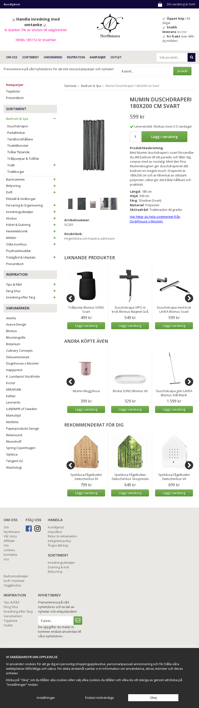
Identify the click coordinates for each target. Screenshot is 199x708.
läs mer (182, 32)
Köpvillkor (55, 532)
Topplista (13, 91)
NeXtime (12, 422)
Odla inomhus (16, 244)
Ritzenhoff (13, 441)
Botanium (13, 344)
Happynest (14, 370)
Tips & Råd (14, 284)
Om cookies (9, 547)
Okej (153, 697)
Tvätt (11, 165)
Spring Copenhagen (20, 448)
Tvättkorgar (15, 171)
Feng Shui (13, 291)
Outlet (116, 57)
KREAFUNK (13, 389)
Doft (9, 192)
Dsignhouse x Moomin (22, 363)
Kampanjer (98, 57)
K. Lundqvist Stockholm (23, 376)
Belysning (13, 185)
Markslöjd (13, 415)
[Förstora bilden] (93, 144)
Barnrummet (15, 179)
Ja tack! (182, 71)
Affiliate (9, 541)
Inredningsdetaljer (19, 212)
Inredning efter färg (20, 297)
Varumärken (13, 616)
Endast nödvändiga (99, 697)
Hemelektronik (17, 231)
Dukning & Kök (58, 567)
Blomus (11, 331)
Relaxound (14, 435)
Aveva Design (16, 324)
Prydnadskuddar (18, 251)
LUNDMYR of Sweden (21, 409)
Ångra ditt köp (58, 545)
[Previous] (70, 298)
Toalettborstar (17, 145)
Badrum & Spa (17, 118)
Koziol (10, 383)
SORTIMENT (30, 57)
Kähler (11, 396)
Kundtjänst (56, 527)
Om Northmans (12, 529)
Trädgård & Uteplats (21, 257)
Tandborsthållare (20, 139)
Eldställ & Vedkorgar (21, 199)
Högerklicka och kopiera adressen (89, 238)
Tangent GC (14, 461)
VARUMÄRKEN (53, 57)
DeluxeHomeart (17, 357)
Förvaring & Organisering (24, 205)
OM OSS (11, 57)
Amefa (11, 318)
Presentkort (15, 98)
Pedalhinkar (16, 132)
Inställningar (46, 697)
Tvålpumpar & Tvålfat (23, 158)
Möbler (11, 238)
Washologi (14, 467)
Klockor (11, 218)
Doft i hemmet (14, 581)
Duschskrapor (17, 126)
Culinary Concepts (19, 350)
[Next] (189, 298)
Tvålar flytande (18, 152)
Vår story (10, 536)
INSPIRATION (76, 57)
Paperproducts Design (22, 428)
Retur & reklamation (62, 536)
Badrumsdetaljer (16, 576)
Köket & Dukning (18, 224)
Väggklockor (13, 585)
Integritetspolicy (59, 541)
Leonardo (13, 402)
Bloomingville (15, 337)
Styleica (11, 454)
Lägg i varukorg (164, 136)
